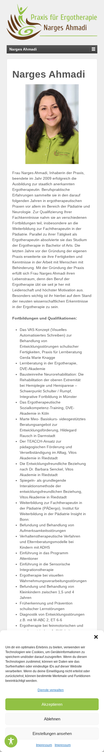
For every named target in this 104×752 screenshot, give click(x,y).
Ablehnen (52, 719)
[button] (96, 637)
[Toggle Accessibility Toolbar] (11, 741)
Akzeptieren (52, 704)
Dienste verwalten (51, 690)
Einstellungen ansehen (52, 733)
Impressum (44, 745)
